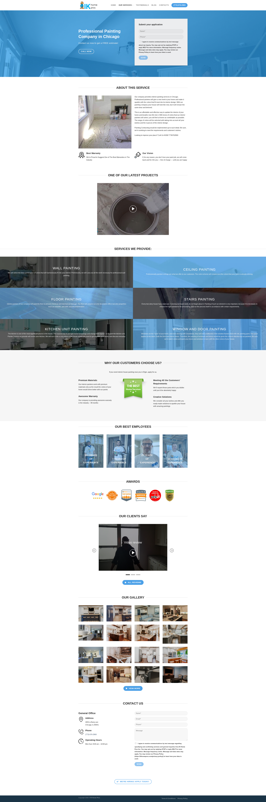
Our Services (125, 5)
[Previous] (94, 540)
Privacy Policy (183, 778)
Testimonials (142, 5)
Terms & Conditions (169, 778)
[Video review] (133, 540)
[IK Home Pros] (88, 5)
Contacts (164, 5)
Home (113, 5)
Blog (153, 5)
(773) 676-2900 (91, 715)
